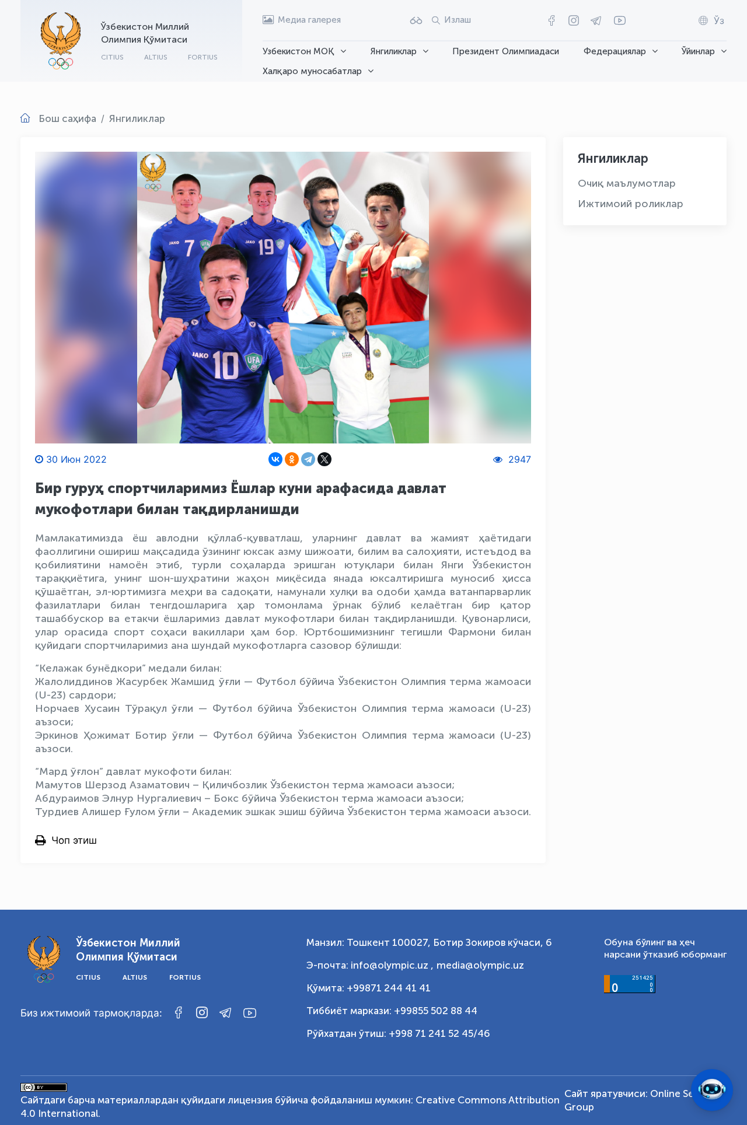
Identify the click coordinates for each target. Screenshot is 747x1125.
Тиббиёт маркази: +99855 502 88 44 (391, 1010)
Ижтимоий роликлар (630, 203)
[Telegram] (308, 459)
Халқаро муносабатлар (312, 71)
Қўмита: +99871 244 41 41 (368, 988)
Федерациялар (615, 51)
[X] (324, 459)
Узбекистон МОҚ (298, 51)
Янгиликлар (394, 51)
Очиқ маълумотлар (627, 183)
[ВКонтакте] (275, 459)
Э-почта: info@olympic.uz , (370, 965)
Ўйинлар (698, 51)
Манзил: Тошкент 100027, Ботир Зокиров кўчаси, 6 (429, 942)
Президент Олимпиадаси (505, 51)
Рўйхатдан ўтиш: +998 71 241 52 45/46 (398, 1033)
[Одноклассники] (292, 459)
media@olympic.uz (480, 965)
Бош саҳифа (67, 118)
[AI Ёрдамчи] (712, 1090)
